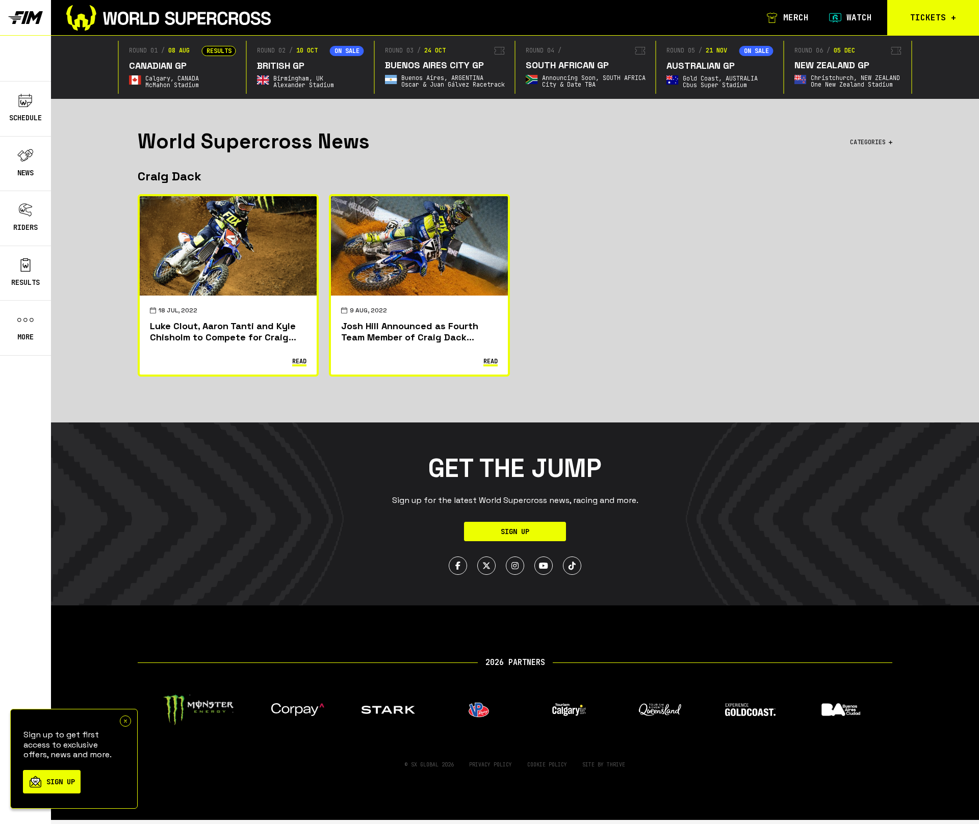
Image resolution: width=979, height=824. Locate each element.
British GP (280, 65)
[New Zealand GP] (896, 51)
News (25, 172)
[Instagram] (515, 565)
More (25, 337)
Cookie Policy (547, 764)
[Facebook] (458, 565)
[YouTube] (543, 565)
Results (25, 282)
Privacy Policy (490, 764)
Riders (25, 227)
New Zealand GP (831, 65)
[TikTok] (572, 565)
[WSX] (168, 18)
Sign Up (515, 531)
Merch (796, 18)
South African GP (567, 65)
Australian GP (700, 65)
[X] (486, 565)
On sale (346, 51)
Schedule (25, 117)
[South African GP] (640, 51)
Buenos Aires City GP (434, 65)
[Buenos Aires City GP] (500, 51)
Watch (859, 18)
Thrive (616, 764)
